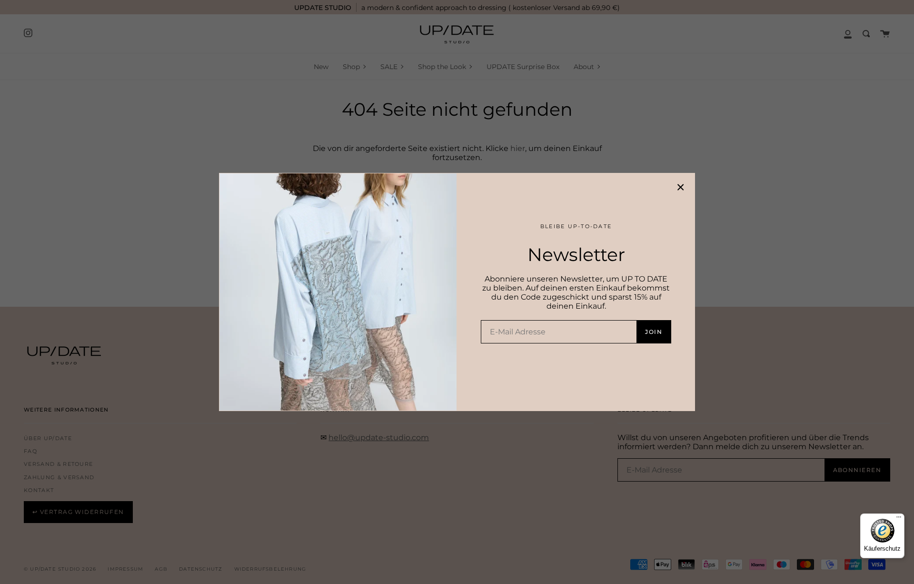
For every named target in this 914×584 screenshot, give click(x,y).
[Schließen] (681, 187)
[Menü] (898, 519)
